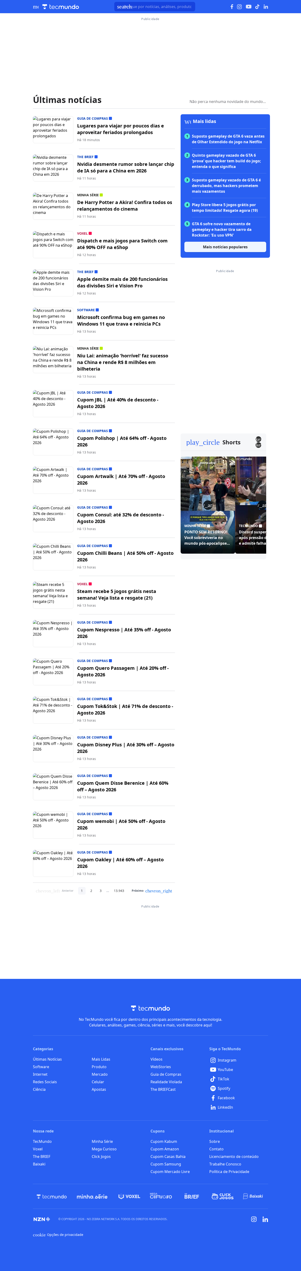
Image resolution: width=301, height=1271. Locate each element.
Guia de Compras (165, 1074)
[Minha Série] (92, 1196)
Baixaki (39, 1164)
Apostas (99, 1089)
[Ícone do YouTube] (248, 7)
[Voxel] (129, 1196)
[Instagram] (254, 1219)
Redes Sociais (45, 1081)
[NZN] (42, 1219)
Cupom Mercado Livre (170, 1171)
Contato (216, 1149)
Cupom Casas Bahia (168, 1156)
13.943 (119, 890)
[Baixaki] (253, 1196)
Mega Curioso (104, 1149)
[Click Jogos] (223, 1196)
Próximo (152, 890)
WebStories (160, 1066)
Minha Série (102, 1141)
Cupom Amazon (164, 1149)
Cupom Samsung (165, 1164)
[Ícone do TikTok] (257, 6)
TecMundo (42, 1141)
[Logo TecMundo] (60, 6)
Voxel (38, 1149)
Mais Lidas (101, 1059)
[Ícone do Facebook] (231, 6)
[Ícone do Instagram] (239, 6)
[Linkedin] (265, 1219)
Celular (98, 1081)
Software (41, 1066)
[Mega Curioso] (161, 1196)
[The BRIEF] (192, 1196)
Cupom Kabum (163, 1141)
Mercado (100, 1074)
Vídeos (156, 1059)
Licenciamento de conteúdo (234, 1156)
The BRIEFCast (163, 1089)
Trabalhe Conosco (225, 1164)
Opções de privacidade (58, 1234)
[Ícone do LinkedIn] (266, 6)
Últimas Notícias (47, 1059)
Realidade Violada (166, 1081)
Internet (40, 1074)
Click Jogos (101, 1156)
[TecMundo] (52, 1196)
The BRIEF (41, 1156)
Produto (99, 1066)
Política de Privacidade (229, 1171)
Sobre (214, 1141)
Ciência (39, 1089)
